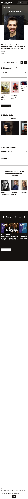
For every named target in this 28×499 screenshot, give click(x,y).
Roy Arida (24, 192)
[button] (17, 123)
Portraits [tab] (14, 118)
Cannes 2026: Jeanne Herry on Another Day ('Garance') (8, 236)
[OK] (14, 496)
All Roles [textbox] (5, 76)
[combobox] (14, 72)
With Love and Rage (14, 96)
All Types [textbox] (5, 72)
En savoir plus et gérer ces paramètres (10, 493)
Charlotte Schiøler (14, 193)
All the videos (6, 250)
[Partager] (22, 62)
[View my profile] (25, 2)
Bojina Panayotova (5, 193)
